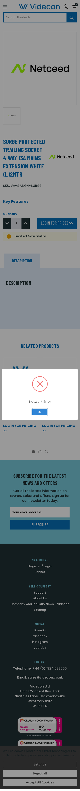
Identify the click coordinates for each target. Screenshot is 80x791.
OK (39, 412)
